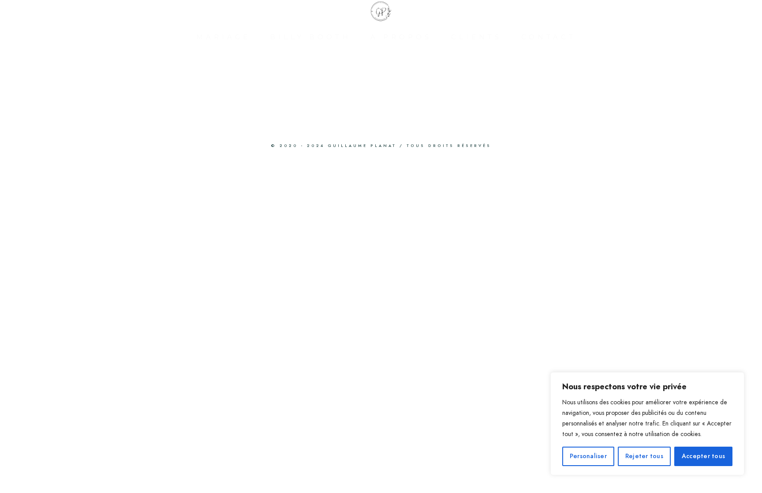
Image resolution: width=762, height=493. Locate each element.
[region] (647, 423)
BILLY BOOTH (310, 37)
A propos (401, 37)
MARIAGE (223, 37)
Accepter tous (703, 456)
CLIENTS (476, 37)
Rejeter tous (644, 456)
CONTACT (548, 37)
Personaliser (588, 456)
